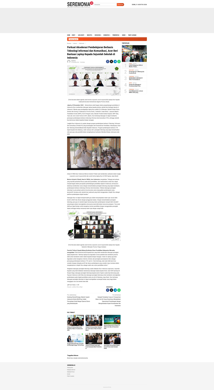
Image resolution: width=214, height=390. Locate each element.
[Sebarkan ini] (107, 61)
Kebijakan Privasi (70, 371)
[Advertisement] (107, 20)
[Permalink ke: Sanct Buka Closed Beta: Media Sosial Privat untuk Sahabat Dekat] (112, 338)
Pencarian (120, 4)
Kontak (68, 374)
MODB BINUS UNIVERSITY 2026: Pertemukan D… (136, 78)
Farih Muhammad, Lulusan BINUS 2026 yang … (136, 91)
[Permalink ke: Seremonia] (68, 61)
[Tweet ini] (111, 61)
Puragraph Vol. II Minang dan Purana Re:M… (136, 72)
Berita (130, 82)
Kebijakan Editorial (71, 369)
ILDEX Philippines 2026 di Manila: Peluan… (136, 65)
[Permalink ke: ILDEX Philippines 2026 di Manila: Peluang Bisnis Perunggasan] (134, 53)
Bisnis (130, 63)
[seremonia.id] (80, 4)
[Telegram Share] (115, 61)
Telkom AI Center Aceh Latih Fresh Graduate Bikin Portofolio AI (94, 347)
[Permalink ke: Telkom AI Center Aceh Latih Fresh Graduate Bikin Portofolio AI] (94, 338)
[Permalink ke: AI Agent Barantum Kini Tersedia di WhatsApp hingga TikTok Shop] (75, 337)
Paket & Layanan (70, 376)
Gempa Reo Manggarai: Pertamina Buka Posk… (135, 85)
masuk (75, 358)
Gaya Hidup (131, 70)
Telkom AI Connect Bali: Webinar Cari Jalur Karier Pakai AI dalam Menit (94, 328)
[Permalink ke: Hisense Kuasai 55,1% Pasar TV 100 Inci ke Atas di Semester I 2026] (112, 319)
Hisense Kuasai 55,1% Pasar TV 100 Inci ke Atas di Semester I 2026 (112, 327)
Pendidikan (131, 76)
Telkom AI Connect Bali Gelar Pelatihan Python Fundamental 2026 (75, 328)
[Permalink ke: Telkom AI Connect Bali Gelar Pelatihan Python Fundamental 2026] (75, 320)
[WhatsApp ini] (119, 61)
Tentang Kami (70, 367)
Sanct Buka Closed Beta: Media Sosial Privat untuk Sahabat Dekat (112, 347)
